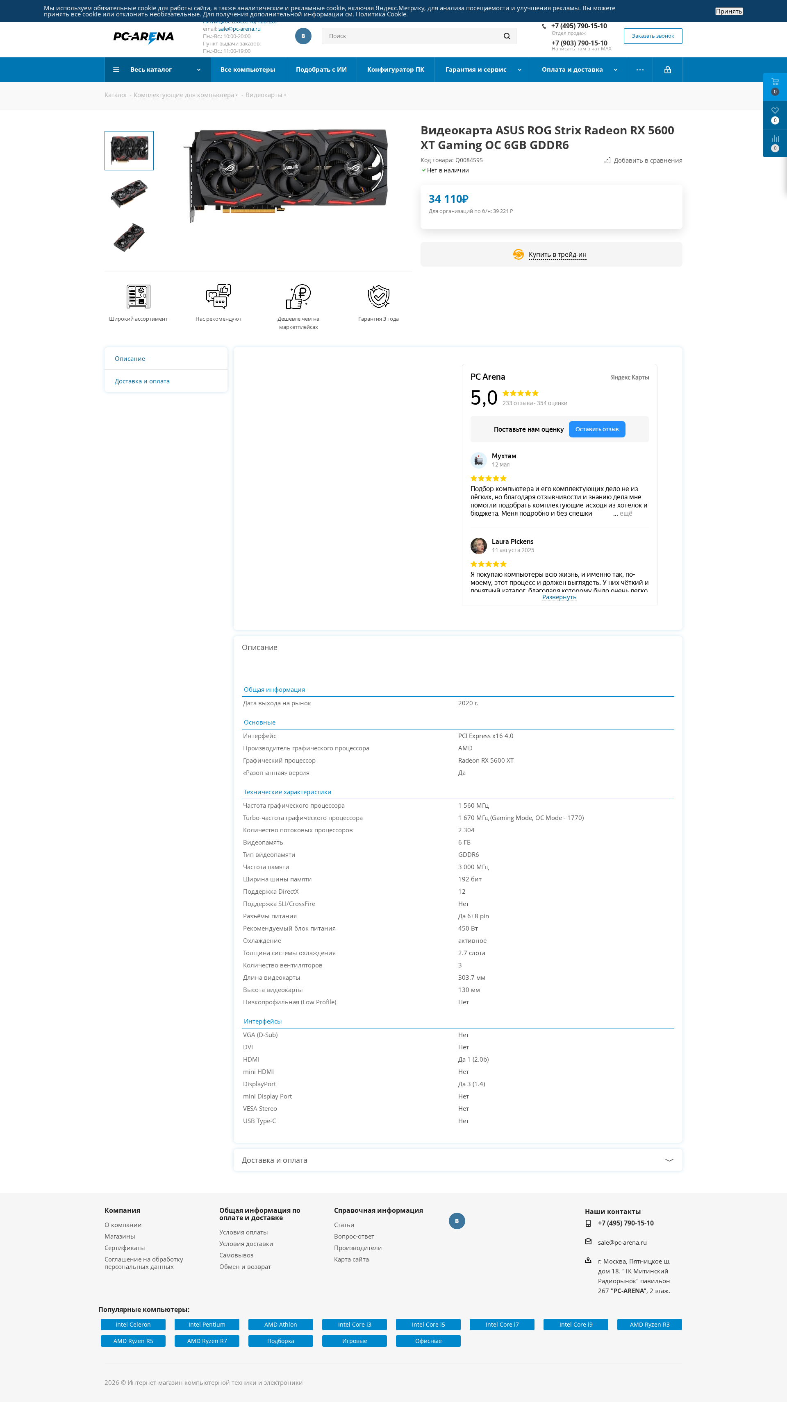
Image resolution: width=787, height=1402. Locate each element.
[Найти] (507, 36)
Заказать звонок (653, 35)
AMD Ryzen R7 (207, 1341)
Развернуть (559, 597)
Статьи (344, 1225)
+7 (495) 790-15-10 (579, 25)
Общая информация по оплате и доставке (259, 1214)
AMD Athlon (280, 1324)
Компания (122, 1210)
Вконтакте (303, 36)
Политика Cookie (381, 14)
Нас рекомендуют (218, 318)
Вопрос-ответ (354, 1236)
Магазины (120, 1236)
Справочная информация (378, 1210)
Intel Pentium (207, 1324)
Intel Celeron (133, 1324)
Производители (358, 1247)
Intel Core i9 (576, 1324)
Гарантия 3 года (378, 318)
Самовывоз (236, 1255)
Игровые (354, 1341)
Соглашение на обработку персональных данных (144, 1263)
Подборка (280, 1341)
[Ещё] (640, 69)
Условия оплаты (243, 1232)
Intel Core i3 (354, 1324)
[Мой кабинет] (667, 69)
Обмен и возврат (245, 1266)
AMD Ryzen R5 (133, 1341)
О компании (123, 1225)
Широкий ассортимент (138, 318)
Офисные (428, 1341)
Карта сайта (351, 1259)
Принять (729, 11)
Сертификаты (125, 1247)
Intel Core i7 (502, 1324)
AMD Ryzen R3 (650, 1324)
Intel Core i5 (428, 1324)
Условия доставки (246, 1243)
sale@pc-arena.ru (239, 28)
